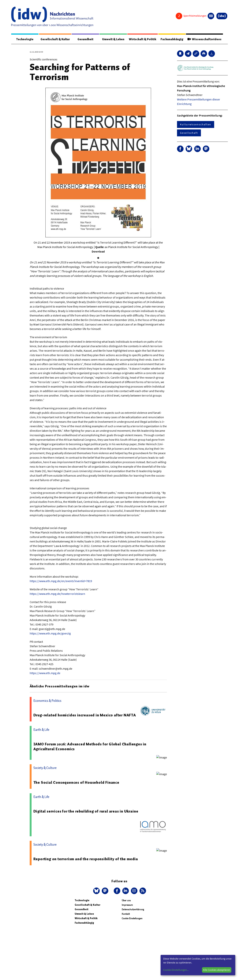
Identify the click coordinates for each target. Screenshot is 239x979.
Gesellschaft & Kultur (55, 39)
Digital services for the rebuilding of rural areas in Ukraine (85, 811)
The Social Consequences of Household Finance (76, 782)
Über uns (126, 900)
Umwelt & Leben (113, 39)
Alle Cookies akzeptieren (216, 970)
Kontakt (126, 913)
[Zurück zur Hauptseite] (221, 16)
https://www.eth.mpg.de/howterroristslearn (57, 594)
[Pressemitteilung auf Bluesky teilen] (189, 149)
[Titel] (180, 53)
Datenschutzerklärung (133, 909)
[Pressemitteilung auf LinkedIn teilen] (197, 149)
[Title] (196, 53)
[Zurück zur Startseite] (52, 17)
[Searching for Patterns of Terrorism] (188, 53)
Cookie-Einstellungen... (176, 970)
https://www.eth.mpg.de (45, 673)
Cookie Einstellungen (132, 918)
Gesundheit (85, 39)
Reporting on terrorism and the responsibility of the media (85, 859)
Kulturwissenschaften (195, 124)
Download (98, 251)
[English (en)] (211, 16)
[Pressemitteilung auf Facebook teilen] (180, 149)
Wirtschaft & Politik (142, 39)
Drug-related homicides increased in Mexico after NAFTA (84, 715)
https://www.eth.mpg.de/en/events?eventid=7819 (61, 581)
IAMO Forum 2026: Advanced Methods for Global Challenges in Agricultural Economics (89, 746)
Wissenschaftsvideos (206, 39)
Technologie (24, 39)
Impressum (127, 904)
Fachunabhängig (172, 39)
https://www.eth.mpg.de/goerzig (50, 633)
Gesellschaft (189, 132)
